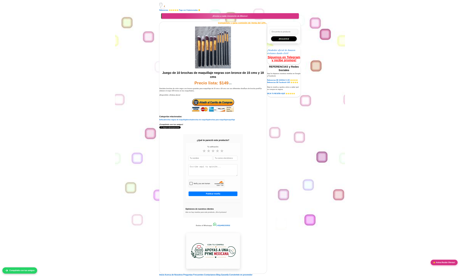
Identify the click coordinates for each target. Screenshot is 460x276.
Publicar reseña (213, 194)
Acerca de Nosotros (174, 275)
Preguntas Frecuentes (193, 275)
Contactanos (210, 275)
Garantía (225, 275)
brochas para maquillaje (218, 120)
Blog (218, 275)
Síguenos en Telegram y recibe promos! (284, 58)
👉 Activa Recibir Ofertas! (444, 262)
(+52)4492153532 (223, 225)
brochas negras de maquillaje (176, 120)
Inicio (162, 275)
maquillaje (231, 120)
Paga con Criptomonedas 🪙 (189, 10)
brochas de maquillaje (201, 120)
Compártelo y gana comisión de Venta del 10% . (242, 23)
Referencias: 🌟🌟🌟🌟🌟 (168, 10)
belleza (162, 120)
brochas (190, 120)
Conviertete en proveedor (240, 275)
